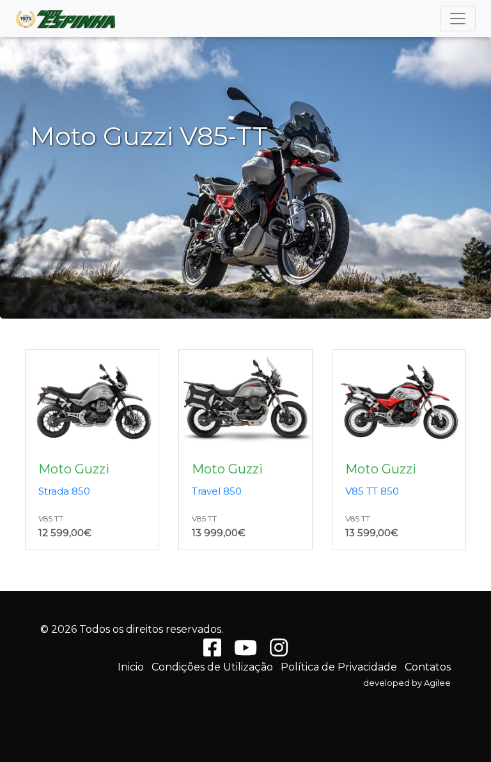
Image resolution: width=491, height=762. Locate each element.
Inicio (131, 667)
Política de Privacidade (339, 667)
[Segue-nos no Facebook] (212, 652)
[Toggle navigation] (458, 18)
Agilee (437, 683)
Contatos (428, 667)
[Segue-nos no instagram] (279, 652)
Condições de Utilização (212, 667)
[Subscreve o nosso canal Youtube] (245, 652)
